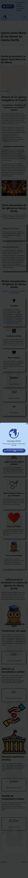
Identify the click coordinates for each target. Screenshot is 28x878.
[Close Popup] (27, 424)
